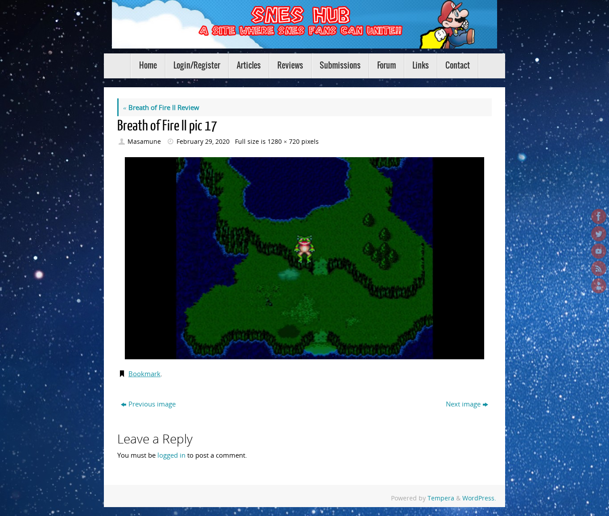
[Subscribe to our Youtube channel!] (598, 251)
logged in (171, 455)
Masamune (144, 142)
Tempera (441, 498)
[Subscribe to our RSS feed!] (598, 268)
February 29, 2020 (203, 142)
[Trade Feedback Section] (598, 285)
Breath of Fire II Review (161, 107)
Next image (463, 403)
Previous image (152, 403)
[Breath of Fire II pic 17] (304, 258)
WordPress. (479, 498)
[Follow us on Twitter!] (598, 233)
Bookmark (144, 373)
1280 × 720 (283, 142)
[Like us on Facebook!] (598, 216)
